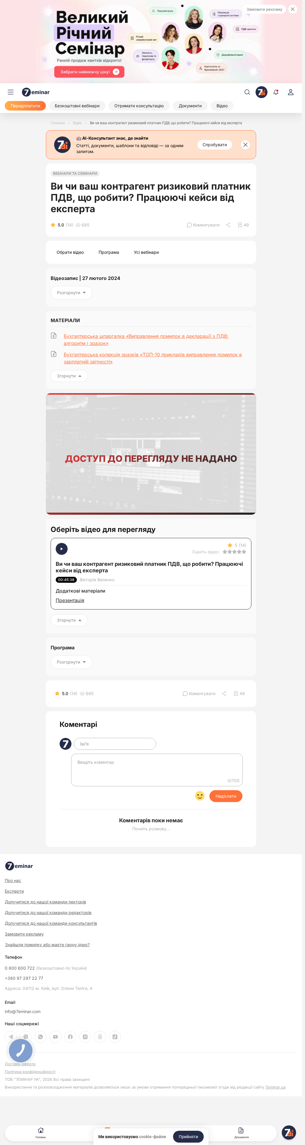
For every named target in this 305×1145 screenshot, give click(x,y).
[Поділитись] (228, 225)
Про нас (13, 880)
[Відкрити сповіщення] (276, 92)
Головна (40, 1137)
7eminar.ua (275, 1087)
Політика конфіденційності (30, 1072)
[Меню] (11, 92)
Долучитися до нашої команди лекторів (45, 901)
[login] (290, 92)
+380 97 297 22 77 (24, 978)
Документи (241, 1137)
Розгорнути (68, 292)
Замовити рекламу (264, 9)
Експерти (14, 891)
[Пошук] (247, 92)
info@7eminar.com (23, 1011)
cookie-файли (152, 1136)
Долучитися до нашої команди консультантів (51, 923)
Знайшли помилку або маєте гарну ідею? (47, 944)
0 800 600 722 (46, 968)
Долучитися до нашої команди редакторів (48, 912)
